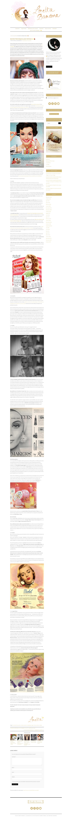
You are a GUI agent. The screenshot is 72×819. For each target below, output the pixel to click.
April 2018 (47, 233)
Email (13, 772)
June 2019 (48, 215)
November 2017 (49, 240)
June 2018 (48, 229)
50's (12, 725)
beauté (19, 725)
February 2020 (48, 204)
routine (37, 725)
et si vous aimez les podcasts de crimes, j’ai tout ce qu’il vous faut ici (29, 176)
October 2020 (48, 199)
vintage (40, 725)
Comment (14, 756)
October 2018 (48, 224)
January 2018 (48, 236)
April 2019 (47, 216)
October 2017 (48, 241)
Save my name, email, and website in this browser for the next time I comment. (26, 781)
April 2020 (47, 200)
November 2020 (49, 197)
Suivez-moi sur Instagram (54, 113)
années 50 (15, 725)
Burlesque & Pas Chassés (33, 28)
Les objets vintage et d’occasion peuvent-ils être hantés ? (40, 742)
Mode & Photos (48, 28)
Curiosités (41, 28)
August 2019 (48, 213)
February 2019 (48, 218)
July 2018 (47, 227)
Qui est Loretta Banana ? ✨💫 (36, 30)
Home (12, 35)
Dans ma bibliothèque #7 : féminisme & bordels (33, 730)
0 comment (29, 40)
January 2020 (48, 206)
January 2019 (48, 220)
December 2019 (49, 207)
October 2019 (48, 211)
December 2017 (49, 238)
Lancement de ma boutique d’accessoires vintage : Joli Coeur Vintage (13, 742)
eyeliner (25, 725)
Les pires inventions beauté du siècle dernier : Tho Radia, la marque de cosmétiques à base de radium (27, 742)
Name (13, 767)
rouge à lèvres (33, 725)
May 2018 (47, 231)
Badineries (17, 28)
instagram (55, 28)
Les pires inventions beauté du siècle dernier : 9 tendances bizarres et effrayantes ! (20, 742)
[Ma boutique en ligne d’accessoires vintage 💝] (54, 83)
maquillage (29, 725)
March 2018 (48, 234)
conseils (22, 725)
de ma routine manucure (35, 104)
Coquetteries (23, 28)
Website (13, 776)
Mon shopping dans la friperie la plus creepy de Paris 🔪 (34, 741)
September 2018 (49, 225)
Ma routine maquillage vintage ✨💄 (22, 39)
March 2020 (48, 202)
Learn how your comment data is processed (30, 790)
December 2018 (49, 222)
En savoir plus (49, 66)
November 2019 (49, 209)
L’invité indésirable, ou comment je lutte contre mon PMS (23, 728)
